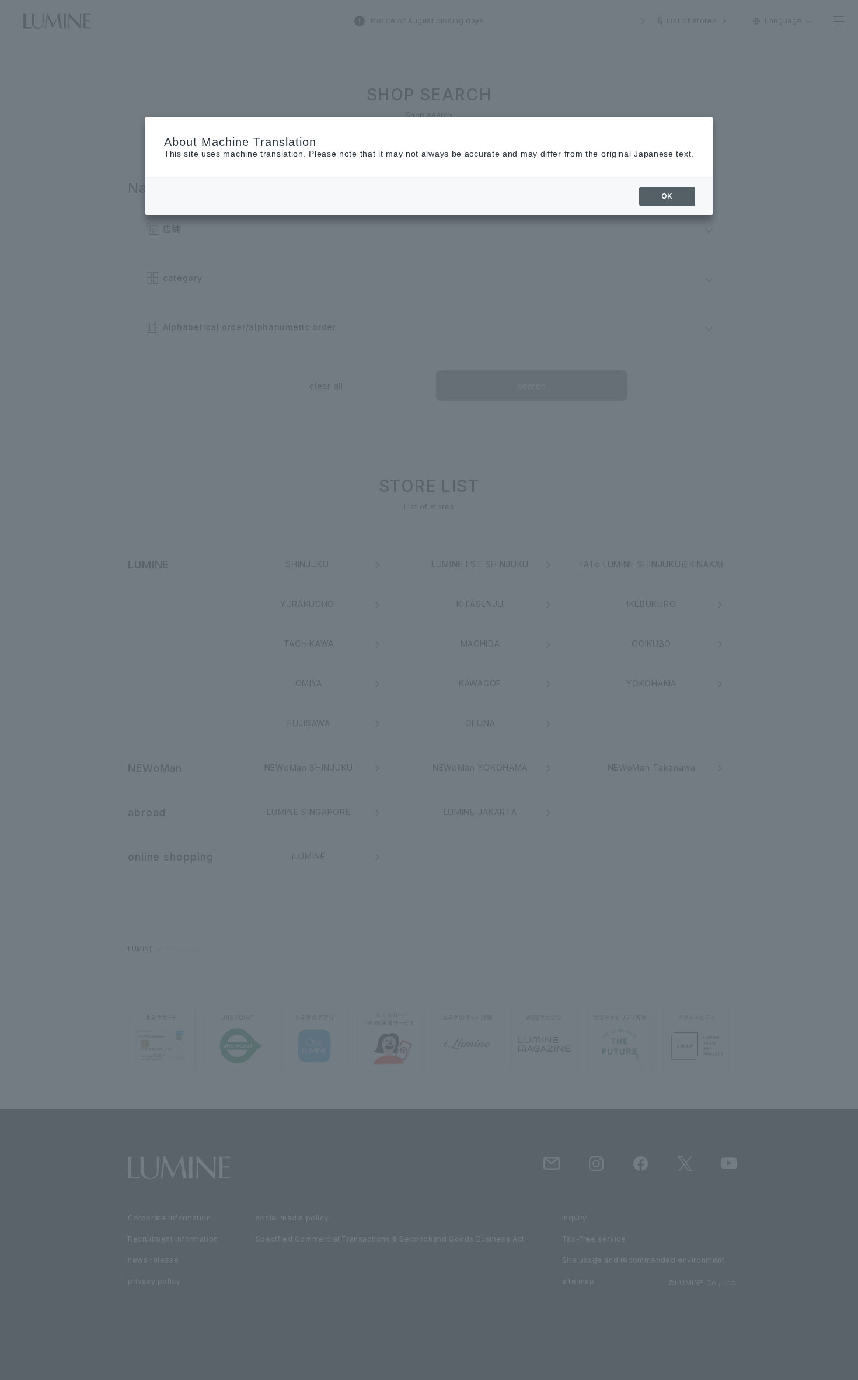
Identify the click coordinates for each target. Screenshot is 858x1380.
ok (667, 196)
